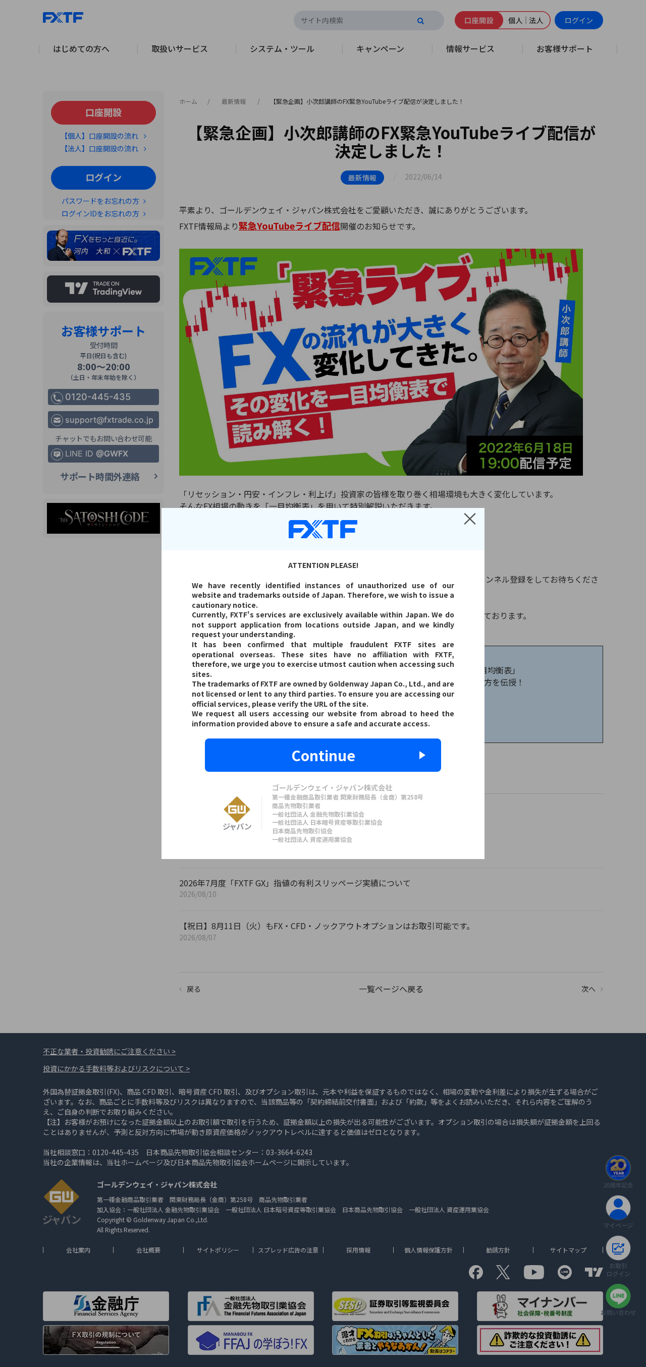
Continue (323, 755)
